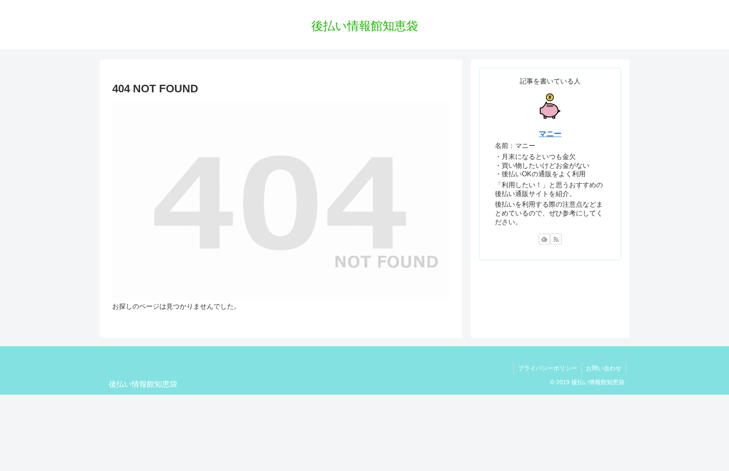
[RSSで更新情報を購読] (556, 239)
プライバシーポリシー (547, 368)
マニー (550, 133)
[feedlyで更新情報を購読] (544, 239)
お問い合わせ (603, 368)
